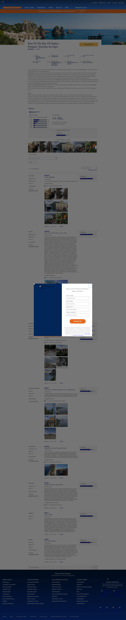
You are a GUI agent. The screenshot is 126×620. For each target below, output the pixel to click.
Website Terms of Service (78, 335)
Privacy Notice (87, 333)
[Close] (90, 286)
